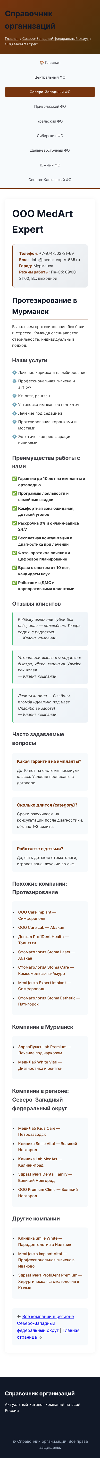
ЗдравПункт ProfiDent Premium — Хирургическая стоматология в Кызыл (50, 1281)
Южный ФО (50, 165)
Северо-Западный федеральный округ (55, 38)
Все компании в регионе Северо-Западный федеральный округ (45, 1323)
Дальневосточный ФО (50, 150)
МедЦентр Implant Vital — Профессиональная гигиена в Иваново (46, 1260)
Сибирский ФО (50, 135)
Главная (11, 38)
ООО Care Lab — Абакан (41, 927)
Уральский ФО (50, 121)
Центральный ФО (50, 77)
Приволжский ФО (50, 106)
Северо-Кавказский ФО (50, 179)
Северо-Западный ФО (50, 92)
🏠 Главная (50, 62)
